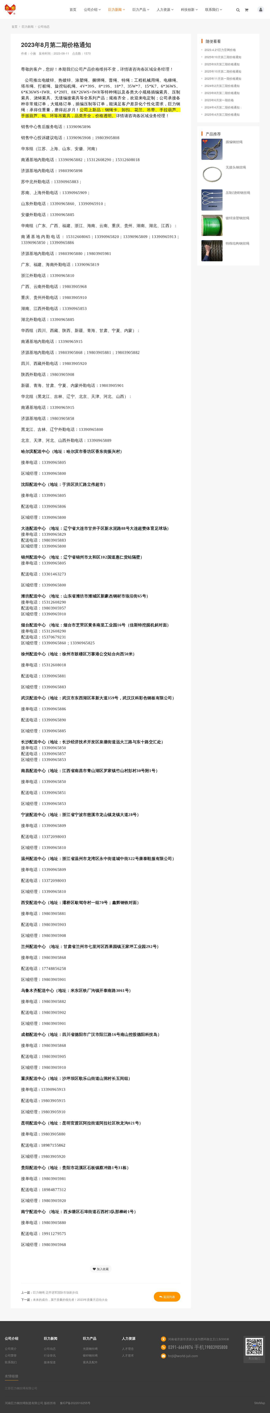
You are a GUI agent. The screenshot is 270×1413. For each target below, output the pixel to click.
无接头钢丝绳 (236, 167)
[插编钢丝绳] (212, 149)
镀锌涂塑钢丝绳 (237, 217)
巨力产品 (139, 9)
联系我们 (212, 9)
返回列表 (169, 1297)
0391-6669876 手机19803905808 (198, 1347)
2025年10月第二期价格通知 (223, 71)
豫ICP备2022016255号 (75, 1403)
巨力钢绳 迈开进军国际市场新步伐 (55, 1292)
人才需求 (128, 1355)
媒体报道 (50, 1362)
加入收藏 (103, 1269)
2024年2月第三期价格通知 (222, 86)
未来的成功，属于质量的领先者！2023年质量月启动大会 (70, 1299)
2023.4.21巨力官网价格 (220, 50)
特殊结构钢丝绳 (237, 243)
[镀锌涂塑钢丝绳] (212, 225)
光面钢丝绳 (90, 1348)
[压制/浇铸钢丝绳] (212, 200)
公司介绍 (90, 9)
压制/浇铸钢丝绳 (238, 192)
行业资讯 (50, 1355)
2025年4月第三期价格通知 (222, 114)
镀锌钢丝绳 (90, 1355)
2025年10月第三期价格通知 (223, 57)
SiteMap (259, 1403)
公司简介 (11, 1348)
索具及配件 (90, 1362)
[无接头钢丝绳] (212, 174)
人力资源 (163, 9)
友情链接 (11, 1375)
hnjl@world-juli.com (183, 1355)
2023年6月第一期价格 (219, 100)
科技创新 (187, 9)
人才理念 (128, 1348)
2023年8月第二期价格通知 (222, 93)
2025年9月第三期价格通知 (222, 64)
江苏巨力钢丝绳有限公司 (21, 1388)
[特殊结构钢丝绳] (212, 250)
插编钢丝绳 (234, 141)
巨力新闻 (115, 9)
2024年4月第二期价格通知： (224, 107)
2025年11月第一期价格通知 (223, 78)
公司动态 (44, 26)
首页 (73, 9)
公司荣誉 (11, 1355)
